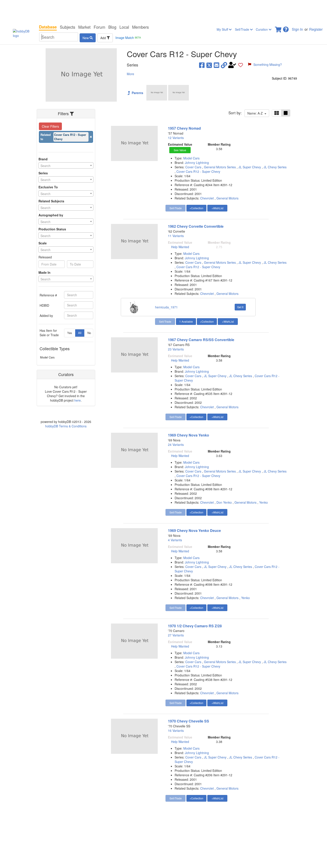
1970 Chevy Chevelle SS (188, 721)
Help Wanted (180, 247)
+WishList (217, 208)
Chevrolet (207, 198)
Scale (42, 243)
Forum (99, 27)
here (77, 400)
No (89, 333)
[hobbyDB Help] (286, 28)
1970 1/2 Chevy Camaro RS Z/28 (195, 625)
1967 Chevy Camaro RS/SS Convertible (201, 339)
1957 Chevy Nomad (184, 128)
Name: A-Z (255, 113)
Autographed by (50, 215)
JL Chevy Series (275, 167)
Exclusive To (48, 187)
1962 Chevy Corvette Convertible (196, 226)
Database (48, 27)
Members (140, 27)
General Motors (227, 198)
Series (43, 173)
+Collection (196, 208)
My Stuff (223, 29)
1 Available (186, 321)
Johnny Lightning (197, 162)
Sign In (297, 29)
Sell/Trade (242, 29)
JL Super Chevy (250, 167)
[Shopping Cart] (278, 28)
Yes (69, 333)
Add (103, 38)
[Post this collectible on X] (209, 64)
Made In (44, 272)
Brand (43, 159)
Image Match (128, 37)
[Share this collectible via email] (216, 64)
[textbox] (66, 166)
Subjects (67, 27)
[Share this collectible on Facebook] (202, 64)
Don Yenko (224, 502)
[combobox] (65, 165)
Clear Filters (50, 126)
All (79, 333)
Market (84, 27)
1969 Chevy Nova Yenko (188, 435)
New (86, 38)
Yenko (263, 502)
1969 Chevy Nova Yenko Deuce (194, 530)
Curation (262, 29)
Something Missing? (267, 64)
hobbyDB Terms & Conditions (66, 426)
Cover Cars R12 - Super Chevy (198, 171)
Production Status (52, 229)
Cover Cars (193, 167)
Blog (112, 27)
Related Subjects (51, 201)
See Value (180, 150)
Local (124, 27)
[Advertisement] (163, 11)
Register (316, 29)
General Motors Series (220, 167)
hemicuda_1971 (166, 307)
